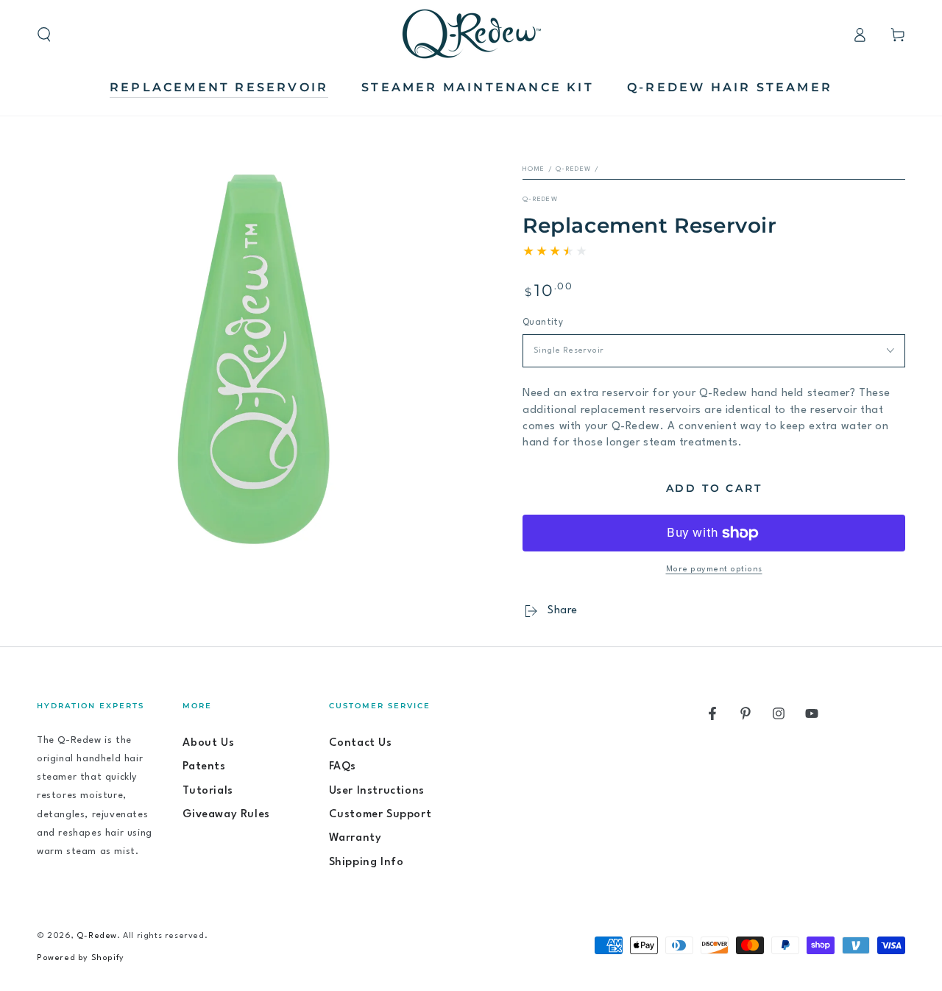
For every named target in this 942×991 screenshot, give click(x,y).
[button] (44, 34)
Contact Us (360, 743)
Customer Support (380, 814)
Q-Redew (573, 169)
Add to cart (714, 488)
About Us (208, 743)
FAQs (342, 766)
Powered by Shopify (80, 958)
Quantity (543, 322)
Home (534, 169)
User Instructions (377, 791)
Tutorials (208, 791)
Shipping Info (366, 862)
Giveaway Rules (226, 814)
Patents (204, 766)
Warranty (355, 838)
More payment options (714, 569)
